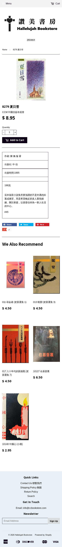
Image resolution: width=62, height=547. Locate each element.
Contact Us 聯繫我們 (31, 483)
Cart (57, 3)
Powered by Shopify (43, 535)
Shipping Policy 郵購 (31, 487)
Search (31, 496)
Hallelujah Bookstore (23, 535)
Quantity (6, 127)
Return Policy (31, 492)
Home (4, 50)
